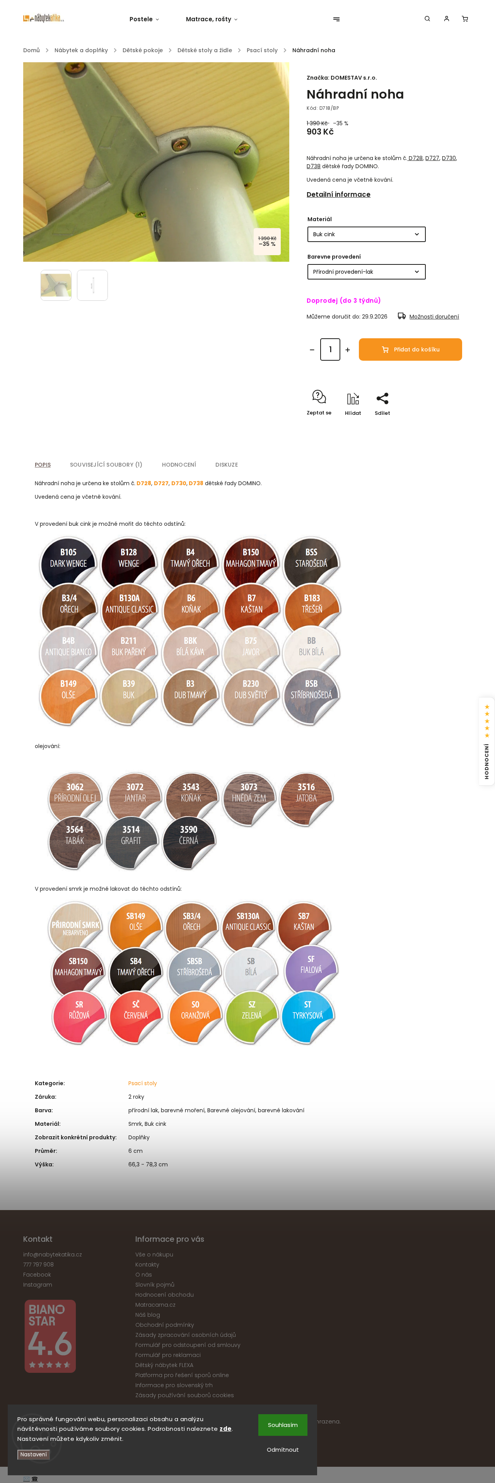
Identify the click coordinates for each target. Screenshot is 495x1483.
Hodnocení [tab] (179, 465)
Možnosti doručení (434, 316)
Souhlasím (283, 1425)
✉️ (26, 1479)
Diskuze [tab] (226, 465)
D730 (449, 158)
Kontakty (147, 1264)
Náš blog (147, 1315)
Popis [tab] (43, 465)
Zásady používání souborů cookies (184, 1395)
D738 (314, 166)
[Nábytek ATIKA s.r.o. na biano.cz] (76, 1337)
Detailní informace (338, 194)
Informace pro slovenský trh (174, 1385)
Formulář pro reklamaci (168, 1355)
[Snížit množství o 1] (312, 349)
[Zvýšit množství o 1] (347, 349)
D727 (432, 158)
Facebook (37, 1274)
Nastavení (33, 1454)
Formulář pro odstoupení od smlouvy (188, 1345)
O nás (143, 1274)
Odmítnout (283, 1449)
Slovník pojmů (154, 1285)
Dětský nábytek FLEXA (164, 1365)
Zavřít (436, 426)
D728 (415, 158)
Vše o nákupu (154, 1254)
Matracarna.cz (155, 1305)
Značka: (342, 78)
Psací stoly (142, 1083)
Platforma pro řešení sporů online (182, 1375)
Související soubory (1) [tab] (106, 465)
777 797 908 (38, 1264)
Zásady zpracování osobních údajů (185, 1335)
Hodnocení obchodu (164, 1295)
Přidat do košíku (417, 349)
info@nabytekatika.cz (52, 1254)
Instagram (37, 1285)
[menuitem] (151, 19)
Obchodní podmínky (164, 1325)
